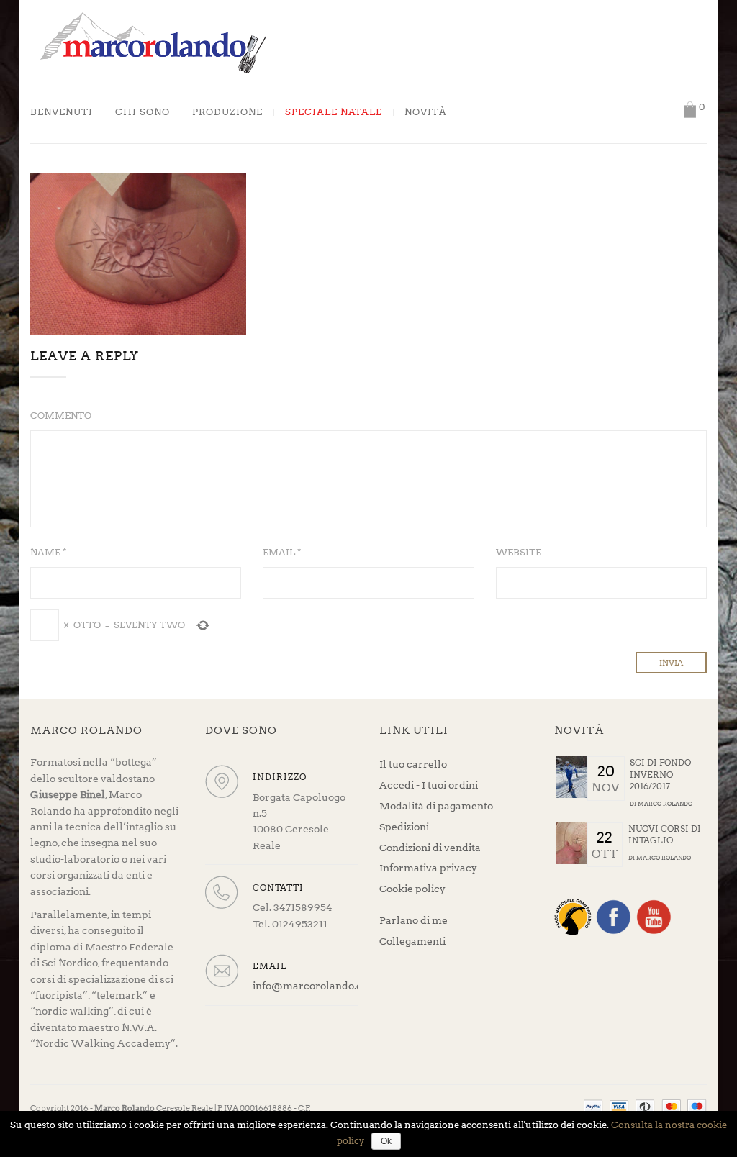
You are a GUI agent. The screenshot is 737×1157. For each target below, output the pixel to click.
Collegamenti (412, 941)
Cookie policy (412, 888)
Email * (282, 552)
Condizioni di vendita (430, 847)
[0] (689, 109)
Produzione (227, 112)
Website (518, 552)
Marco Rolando (665, 803)
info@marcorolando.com (315, 986)
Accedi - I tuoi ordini (428, 785)
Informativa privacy (428, 868)
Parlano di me (413, 920)
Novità (425, 112)
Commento (60, 415)
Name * (48, 552)
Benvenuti (61, 112)
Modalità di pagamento (436, 806)
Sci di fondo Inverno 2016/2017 (660, 774)
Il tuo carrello (413, 764)
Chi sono (142, 112)
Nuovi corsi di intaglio (664, 834)
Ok (386, 1141)
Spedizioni (404, 826)
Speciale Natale (333, 112)
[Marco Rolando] (152, 42)
